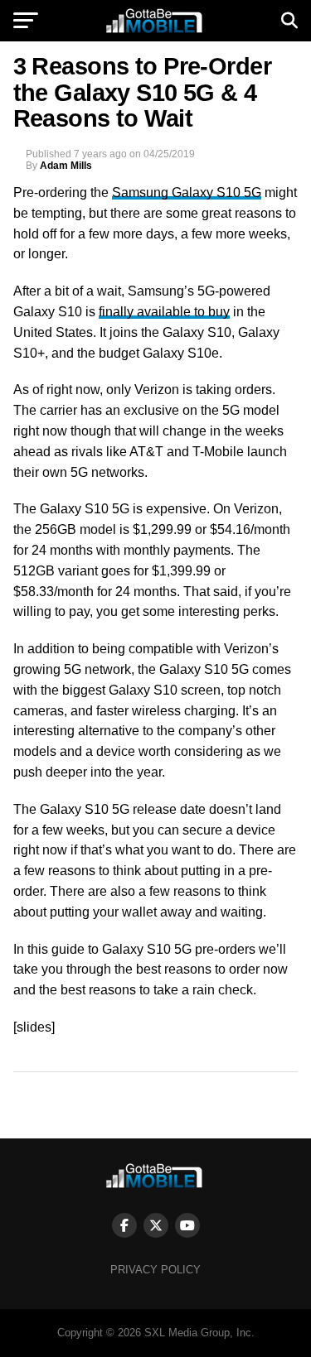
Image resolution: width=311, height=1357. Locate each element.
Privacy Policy (155, 1269)
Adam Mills (66, 165)
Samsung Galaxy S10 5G (186, 192)
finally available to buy (164, 312)
